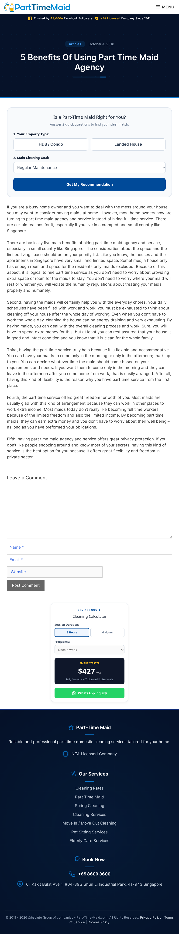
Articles (75, 44)
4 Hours (107, 632)
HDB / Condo (51, 144)
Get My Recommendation (89, 184)
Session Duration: (67, 625)
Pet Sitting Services (89, 832)
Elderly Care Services (89, 840)
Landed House (128, 144)
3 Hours (71, 632)
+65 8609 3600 (94, 873)
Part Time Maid (89, 797)
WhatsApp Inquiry (92, 693)
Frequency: (62, 642)
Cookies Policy (99, 922)
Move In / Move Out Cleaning (89, 823)
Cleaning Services (89, 814)
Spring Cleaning (89, 805)
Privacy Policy (151, 917)
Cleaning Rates (90, 788)
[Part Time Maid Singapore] (38, 7)
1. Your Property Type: (31, 134)
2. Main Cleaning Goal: (31, 157)
